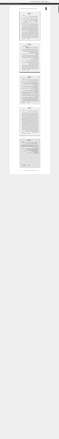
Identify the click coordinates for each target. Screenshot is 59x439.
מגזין (13, 3)
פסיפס (11, 3)
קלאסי (19, 3)
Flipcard (16, 3)
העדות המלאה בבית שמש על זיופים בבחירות (28, 8)
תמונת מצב (5, 3)
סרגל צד (9, 3)
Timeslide (1, 3)
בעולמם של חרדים (24, 170)
